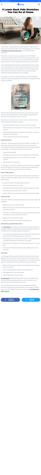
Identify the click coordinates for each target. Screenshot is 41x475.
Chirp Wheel (6, 227)
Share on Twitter (31, 300)
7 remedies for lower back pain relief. (11, 50)
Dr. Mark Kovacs (5, 278)
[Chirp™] (21, 4)
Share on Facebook (11, 300)
